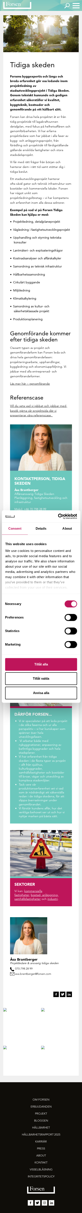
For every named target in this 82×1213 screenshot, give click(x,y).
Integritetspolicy (41, 1176)
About (41, 1155)
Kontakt (41, 1162)
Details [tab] (41, 528)
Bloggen (41, 1120)
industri (52, 899)
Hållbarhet (41, 1127)
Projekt (41, 1113)
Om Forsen (41, 1099)
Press (41, 1148)
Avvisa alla (41, 693)
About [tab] (67, 528)
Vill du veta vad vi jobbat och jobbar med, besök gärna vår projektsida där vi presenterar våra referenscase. (38, 410)
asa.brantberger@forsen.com (33, 973)
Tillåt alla (41, 664)
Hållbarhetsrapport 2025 (41, 1134)
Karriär (41, 1141)
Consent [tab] (14, 528)
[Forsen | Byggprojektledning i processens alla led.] (17, 5)
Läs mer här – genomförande (30, 384)
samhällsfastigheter (27, 899)
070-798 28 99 (24, 968)
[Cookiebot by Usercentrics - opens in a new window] (58, 516)
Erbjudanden (41, 1106)
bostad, (36, 895)
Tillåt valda (41, 678)
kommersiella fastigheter (28, 893)
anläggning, (50, 895)
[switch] (71, 617)
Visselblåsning (41, 1169)
